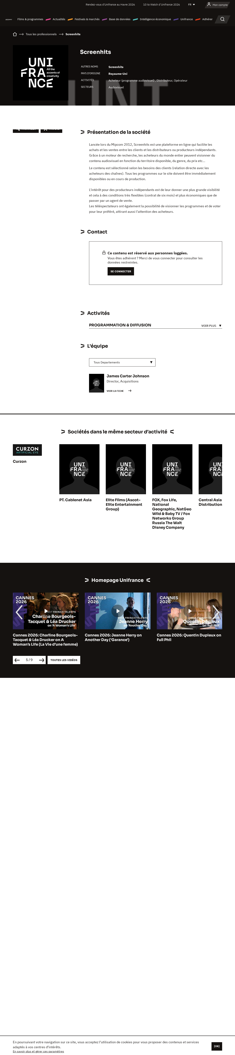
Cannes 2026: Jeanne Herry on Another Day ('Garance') (113, 637)
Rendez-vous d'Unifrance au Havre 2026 (110, 4)
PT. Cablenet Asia (75, 500)
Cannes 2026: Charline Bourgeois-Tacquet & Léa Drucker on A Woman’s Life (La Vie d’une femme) (45, 640)
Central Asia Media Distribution (216, 502)
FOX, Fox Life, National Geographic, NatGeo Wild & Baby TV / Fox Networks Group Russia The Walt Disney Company (171, 514)
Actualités (59, 19)
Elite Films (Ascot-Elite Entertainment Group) (124, 504)
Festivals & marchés (87, 19)
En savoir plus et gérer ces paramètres (38, 1051)
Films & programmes (30, 19)
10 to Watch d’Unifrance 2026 (161, 4)
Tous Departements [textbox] (107, 362)
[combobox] (122, 362)
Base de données (119, 19)
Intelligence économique (155, 19)
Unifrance (186, 19)
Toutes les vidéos (63, 660)
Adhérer (207, 19)
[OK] (217, 1046)
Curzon (19, 461)
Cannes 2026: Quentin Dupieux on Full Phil (189, 637)
